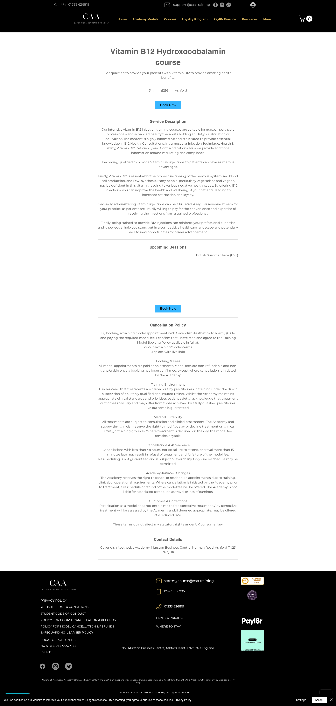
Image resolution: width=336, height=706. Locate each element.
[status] (217, 255)
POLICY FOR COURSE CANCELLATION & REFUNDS (78, 620)
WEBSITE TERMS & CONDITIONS (64, 607)
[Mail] (167, 5)
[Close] (331, 700)
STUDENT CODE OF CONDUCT (63, 613)
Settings (301, 700)
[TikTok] (228, 5)
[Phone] (159, 592)
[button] (306, 19)
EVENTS (46, 652)
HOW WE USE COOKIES (58, 646)
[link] (168, 105)
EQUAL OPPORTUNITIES (58, 640)
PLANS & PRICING (169, 618)
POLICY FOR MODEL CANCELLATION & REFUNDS (77, 626)
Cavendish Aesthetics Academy (146, 692)
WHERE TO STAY (168, 626)
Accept (319, 700)
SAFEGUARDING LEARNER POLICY (66, 632)
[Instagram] (222, 5)
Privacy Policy (182, 700)
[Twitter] (68, 666)
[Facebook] (215, 5)
